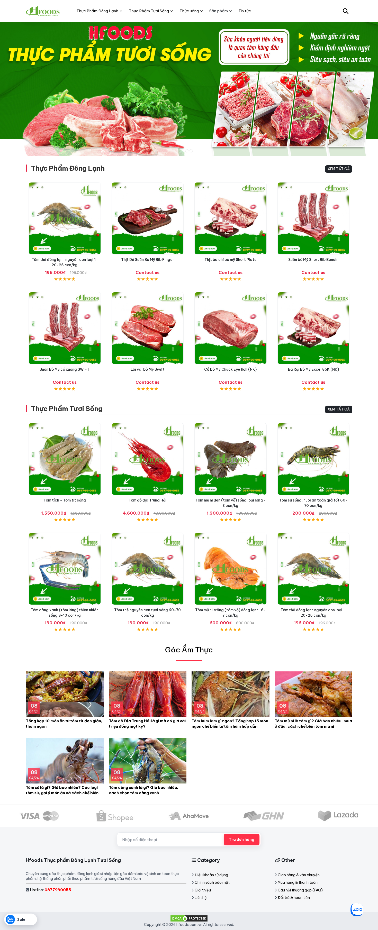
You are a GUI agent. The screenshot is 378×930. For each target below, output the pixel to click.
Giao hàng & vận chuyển (299, 875)
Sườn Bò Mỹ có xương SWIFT (64, 369)
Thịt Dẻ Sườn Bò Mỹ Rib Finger (147, 259)
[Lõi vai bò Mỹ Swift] (148, 328)
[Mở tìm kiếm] (345, 11)
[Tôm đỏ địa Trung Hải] (148, 459)
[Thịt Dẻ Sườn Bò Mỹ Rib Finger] (148, 218)
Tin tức (244, 10)
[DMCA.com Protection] (189, 918)
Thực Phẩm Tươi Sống (66, 408)
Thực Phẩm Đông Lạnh (68, 168)
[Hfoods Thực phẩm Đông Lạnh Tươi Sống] (43, 11)
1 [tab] (186, 150)
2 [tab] (191, 150)
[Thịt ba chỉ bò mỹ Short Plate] (230, 218)
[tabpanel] (189, 89)
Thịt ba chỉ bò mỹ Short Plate (230, 259)
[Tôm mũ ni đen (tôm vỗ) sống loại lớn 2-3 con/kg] (230, 459)
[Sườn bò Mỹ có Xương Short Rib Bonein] (313, 218)
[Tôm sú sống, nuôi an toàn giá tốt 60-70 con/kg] (313, 459)
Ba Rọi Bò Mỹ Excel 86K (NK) (313, 369)
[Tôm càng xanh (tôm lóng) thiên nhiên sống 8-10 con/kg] (65, 569)
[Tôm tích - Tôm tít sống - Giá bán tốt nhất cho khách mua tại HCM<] (65, 459)
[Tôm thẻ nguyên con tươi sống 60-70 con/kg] (148, 569)
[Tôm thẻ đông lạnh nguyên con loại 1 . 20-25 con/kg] (65, 218)
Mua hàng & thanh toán (298, 882)
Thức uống (189, 10)
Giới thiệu (203, 890)
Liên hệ (201, 897)
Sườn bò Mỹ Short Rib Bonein (313, 259)
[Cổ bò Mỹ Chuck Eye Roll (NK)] (230, 328)
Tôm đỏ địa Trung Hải (147, 500)
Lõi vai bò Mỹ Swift (148, 369)
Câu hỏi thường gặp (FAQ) (300, 890)
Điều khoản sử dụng (211, 875)
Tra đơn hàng (241, 839)
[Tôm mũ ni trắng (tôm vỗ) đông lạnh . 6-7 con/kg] (230, 569)
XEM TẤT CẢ (339, 169)
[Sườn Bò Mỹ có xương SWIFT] (65, 328)
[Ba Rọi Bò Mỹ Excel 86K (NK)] (313, 328)
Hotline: (50, 889)
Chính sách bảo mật (212, 882)
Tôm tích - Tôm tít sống (64, 500)
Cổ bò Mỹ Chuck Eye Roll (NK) (230, 369)
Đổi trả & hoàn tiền (294, 897)
